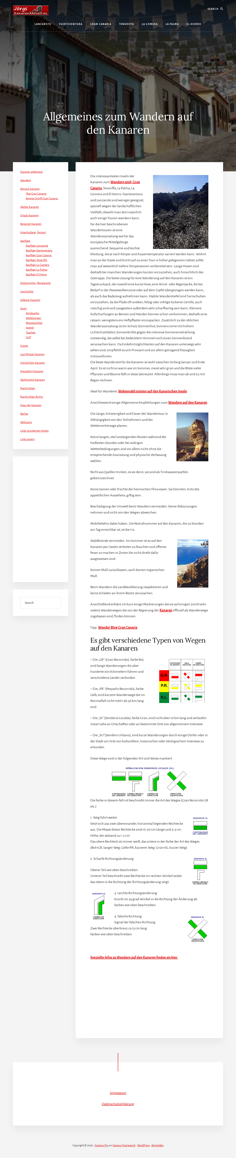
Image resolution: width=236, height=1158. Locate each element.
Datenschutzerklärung (118, 1104)
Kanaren (165, 610)
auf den (187, 402)
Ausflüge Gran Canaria (39, 255)
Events (24, 345)
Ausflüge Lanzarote (37, 245)
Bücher (24, 413)
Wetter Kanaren (29, 207)
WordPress (143, 1145)
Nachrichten (27, 388)
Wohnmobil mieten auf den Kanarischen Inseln (152, 391)
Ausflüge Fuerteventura (39, 250)
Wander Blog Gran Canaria (117, 627)
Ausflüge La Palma (36, 269)
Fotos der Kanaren (30, 405)
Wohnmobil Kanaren (32, 379)
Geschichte (26, 291)
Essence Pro (101, 1145)
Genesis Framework (124, 1145)
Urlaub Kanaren (29, 215)
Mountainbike (34, 322)
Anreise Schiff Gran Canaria (42, 198)
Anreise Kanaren (30, 188)
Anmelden (157, 1145)
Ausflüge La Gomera (37, 265)
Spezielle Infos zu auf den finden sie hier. (134, 957)
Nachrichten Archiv (31, 396)
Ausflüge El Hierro (36, 274)
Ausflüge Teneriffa (36, 260)
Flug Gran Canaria (36, 193)
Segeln (30, 327)
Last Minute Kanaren (32, 354)
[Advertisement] (118, 59)
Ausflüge (25, 241)
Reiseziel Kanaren (30, 224)
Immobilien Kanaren (32, 362)
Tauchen (31, 332)
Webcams (26, 422)
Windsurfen (32, 313)
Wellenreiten (33, 318)
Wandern (25, 180)
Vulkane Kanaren (30, 300)
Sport (23, 308)
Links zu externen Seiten (34, 430)
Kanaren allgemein (31, 171)
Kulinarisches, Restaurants (35, 283)
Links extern (27, 439)
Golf (28, 337)
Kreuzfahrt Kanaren (31, 371)
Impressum (118, 1093)
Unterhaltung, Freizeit (33, 232)
